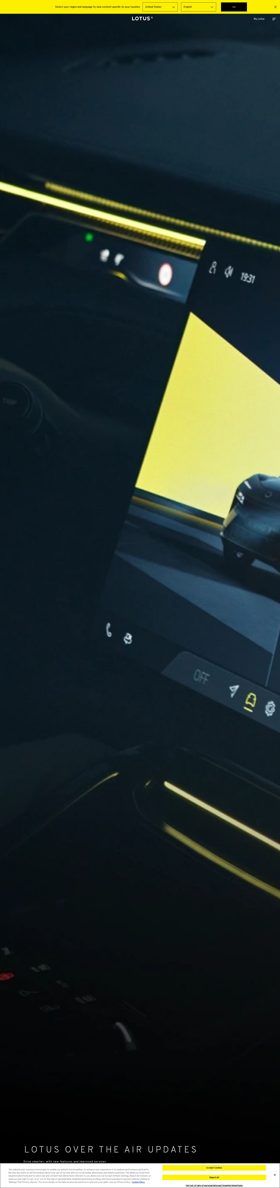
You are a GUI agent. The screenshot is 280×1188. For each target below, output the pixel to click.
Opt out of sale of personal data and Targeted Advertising (214, 1185)
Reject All (214, 1177)
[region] (140, 1175)
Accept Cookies (214, 1167)
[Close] (274, 1174)
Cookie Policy (138, 1182)
